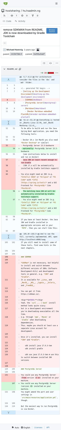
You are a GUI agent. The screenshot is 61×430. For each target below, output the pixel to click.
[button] (12, 15)
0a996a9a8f (39, 54)
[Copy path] (20, 69)
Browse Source (52, 31)
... (5, 43)
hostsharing (13, 10)
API (48, 427)
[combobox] (44, 63)
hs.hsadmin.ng (31, 10)
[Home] (5, 3)
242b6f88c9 (16, 54)
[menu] (57, 63)
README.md (12, 69)
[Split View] (50, 63)
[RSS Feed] (4, 15)
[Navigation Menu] (57, 3)
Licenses (38, 427)
